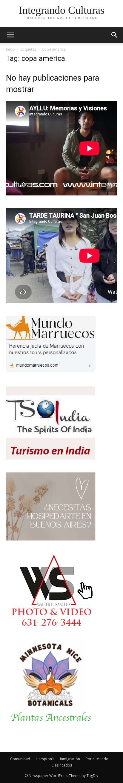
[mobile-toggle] (10, 35)
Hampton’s (45, 758)
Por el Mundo (97, 758)
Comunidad (20, 758)
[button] (114, 35)
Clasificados (61, 765)
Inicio (10, 49)
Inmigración (70, 758)
